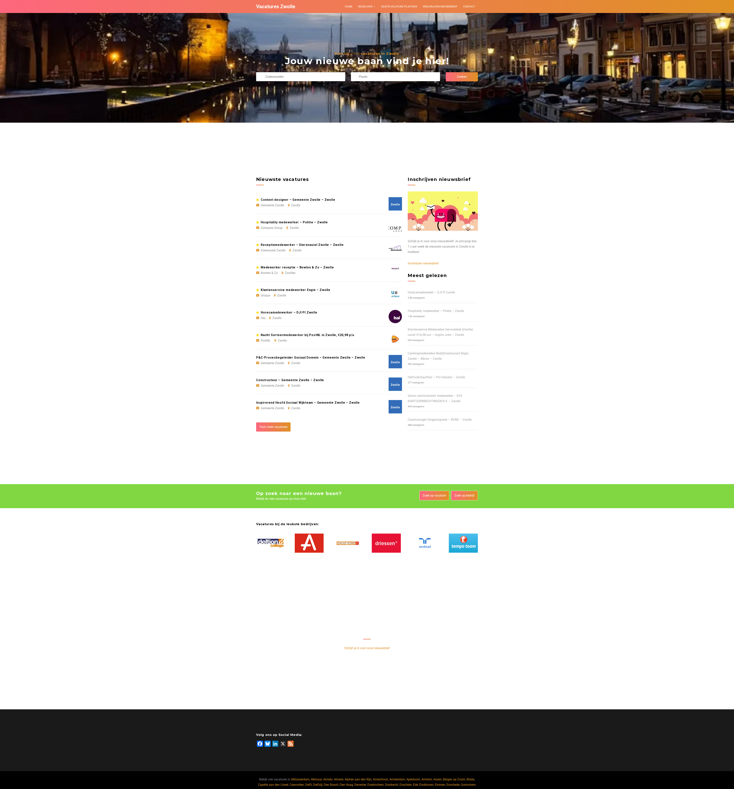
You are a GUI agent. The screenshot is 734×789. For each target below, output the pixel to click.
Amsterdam (397, 779)
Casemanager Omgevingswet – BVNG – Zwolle (440, 419)
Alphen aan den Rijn (358, 779)
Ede (415, 785)
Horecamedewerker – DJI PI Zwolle (431, 292)
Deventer (360, 785)
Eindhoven (426, 785)
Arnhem (426, 779)
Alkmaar (316, 779)
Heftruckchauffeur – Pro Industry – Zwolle (436, 377)
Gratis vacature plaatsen (399, 6)
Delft (308, 785)
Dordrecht (391, 785)
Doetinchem (375, 785)
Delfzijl (317, 785)
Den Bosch (331, 785)
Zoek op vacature (434, 495)
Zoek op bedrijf (464, 495)
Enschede (453, 785)
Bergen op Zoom (454, 779)
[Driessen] (386, 543)
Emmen (440, 785)
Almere (338, 779)
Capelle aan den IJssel (273, 785)
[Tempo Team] (463, 543)
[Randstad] (424, 543)
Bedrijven (365, 6)
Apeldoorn (413, 779)
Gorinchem (468, 785)
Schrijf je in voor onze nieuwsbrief (367, 648)
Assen (437, 779)
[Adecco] (309, 543)
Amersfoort (380, 779)
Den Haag (346, 785)
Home (348, 6)
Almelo (328, 779)
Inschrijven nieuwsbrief (440, 6)
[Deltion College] (270, 543)
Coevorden (297, 785)
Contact (469, 6)
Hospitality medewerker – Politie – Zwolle (436, 311)
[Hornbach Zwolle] (347, 543)
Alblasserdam (300, 779)
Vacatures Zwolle (275, 6)
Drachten (405, 785)
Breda (470, 779)
